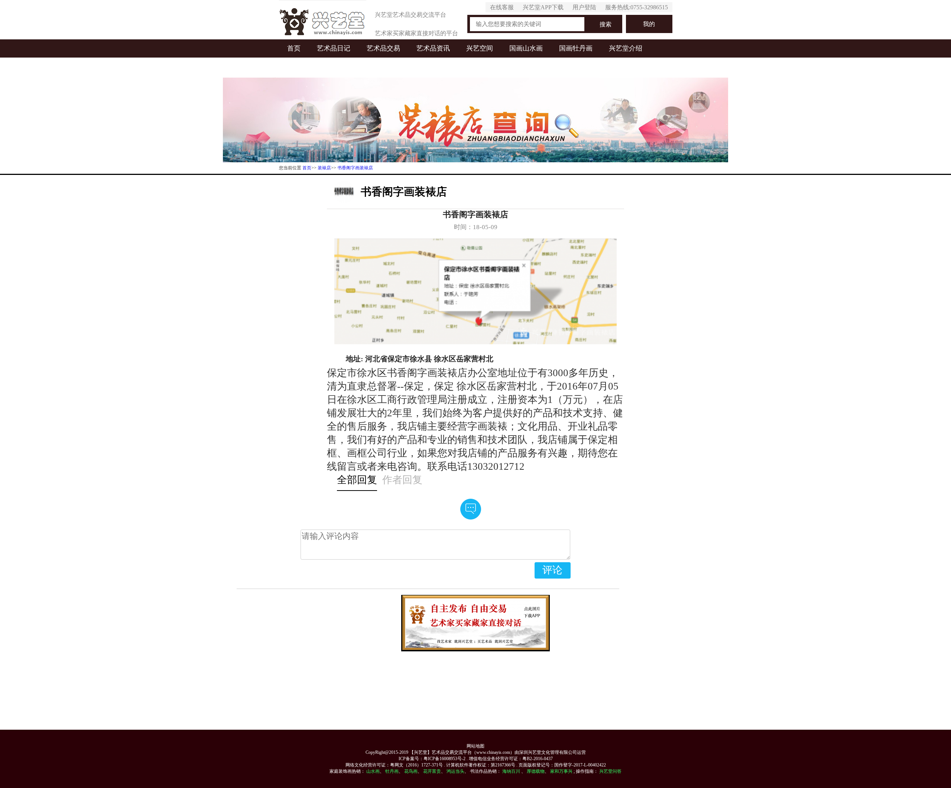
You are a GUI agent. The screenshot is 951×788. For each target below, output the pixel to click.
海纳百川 (511, 771)
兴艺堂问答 (610, 771)
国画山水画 (526, 48)
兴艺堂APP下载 (543, 7)
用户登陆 (584, 7)
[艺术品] (322, 19)
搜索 (605, 24)
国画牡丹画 (576, 48)
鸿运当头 (455, 771)
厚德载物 (536, 771)
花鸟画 (411, 771)
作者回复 (402, 479)
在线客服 (502, 7)
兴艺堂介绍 (625, 48)
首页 (294, 48)
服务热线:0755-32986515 (636, 7)
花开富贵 (432, 771)
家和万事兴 (561, 771)
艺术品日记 (333, 48)
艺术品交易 (383, 48)
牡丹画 (392, 771)
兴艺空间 (479, 48)
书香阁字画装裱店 (355, 167)
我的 (649, 24)
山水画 (373, 771)
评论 (552, 570)
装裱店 (324, 167)
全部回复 (357, 479)
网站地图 (475, 746)
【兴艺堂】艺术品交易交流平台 (440, 752)
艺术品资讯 (433, 48)
